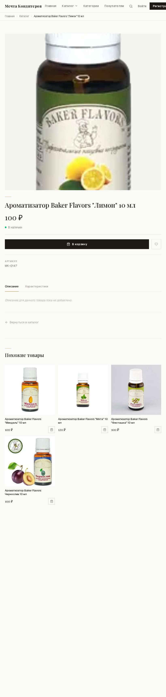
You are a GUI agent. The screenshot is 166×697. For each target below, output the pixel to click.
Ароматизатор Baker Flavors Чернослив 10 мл (23, 492)
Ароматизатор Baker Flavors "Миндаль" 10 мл (23, 420)
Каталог (68, 6)
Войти (142, 6)
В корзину (79, 244)
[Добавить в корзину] (51, 429)
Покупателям (114, 6)
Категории (91, 6)
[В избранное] (156, 244)
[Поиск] (131, 6)
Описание (12, 286)
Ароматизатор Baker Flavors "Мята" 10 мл (83, 420)
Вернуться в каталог (24, 322)
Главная (50, 6)
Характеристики (36, 286)
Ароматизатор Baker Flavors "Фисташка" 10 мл (129, 420)
